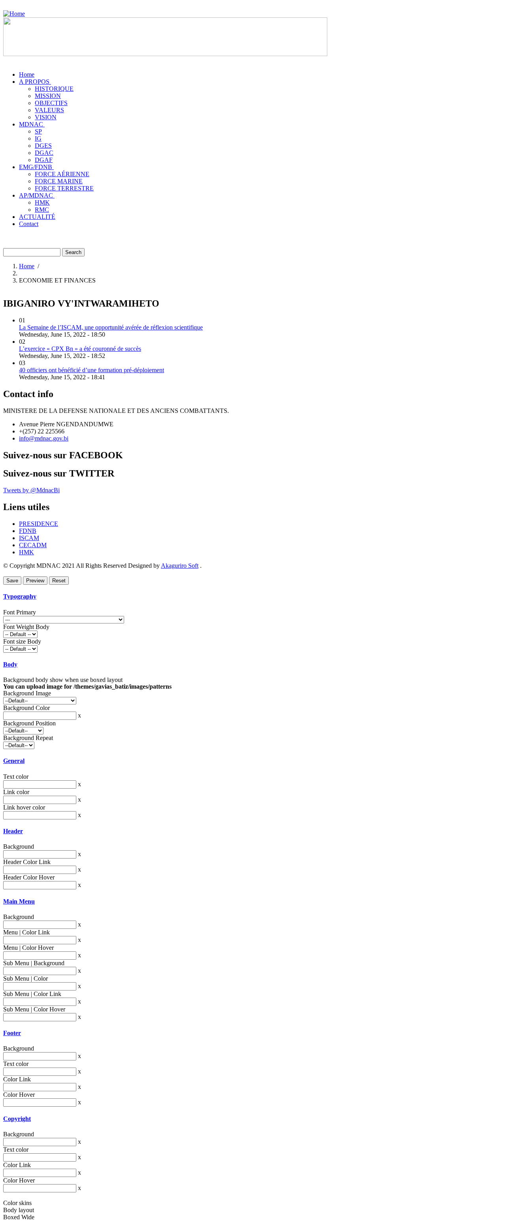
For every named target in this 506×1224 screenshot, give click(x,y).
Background (18, 846)
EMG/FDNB (36, 167)
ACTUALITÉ (37, 216)
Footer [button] (12, 1033)
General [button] (14, 760)
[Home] (14, 13)
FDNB (27, 530)
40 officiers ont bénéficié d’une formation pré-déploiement (91, 370)
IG (38, 138)
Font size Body (22, 641)
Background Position (29, 723)
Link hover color (24, 807)
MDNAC (32, 124)
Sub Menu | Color (25, 978)
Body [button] (10, 664)
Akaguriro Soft (179, 565)
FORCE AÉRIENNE (62, 174)
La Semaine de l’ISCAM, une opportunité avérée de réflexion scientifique (111, 327)
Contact (28, 223)
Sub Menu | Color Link (32, 993)
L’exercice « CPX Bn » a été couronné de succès (80, 348)
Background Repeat (28, 737)
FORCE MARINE (59, 181)
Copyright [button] (17, 1118)
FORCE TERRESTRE (64, 188)
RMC (42, 209)
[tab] (253, 596)
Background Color (26, 707)
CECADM (33, 545)
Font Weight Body (26, 626)
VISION (46, 117)
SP (38, 131)
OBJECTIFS (51, 103)
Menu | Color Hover (28, 947)
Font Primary (19, 612)
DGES (43, 145)
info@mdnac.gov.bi (43, 438)
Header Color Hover (29, 877)
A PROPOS (35, 81)
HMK (42, 202)
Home (26, 74)
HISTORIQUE (54, 88)
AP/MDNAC (37, 195)
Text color (15, 776)
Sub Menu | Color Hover (34, 1009)
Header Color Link (27, 862)
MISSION (48, 95)
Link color (16, 792)
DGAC (44, 152)
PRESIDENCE (38, 523)
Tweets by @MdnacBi (31, 490)
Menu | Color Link (26, 932)
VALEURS (49, 110)
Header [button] (13, 831)
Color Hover (19, 1094)
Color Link (17, 1079)
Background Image (27, 693)
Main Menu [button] (19, 901)
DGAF (44, 159)
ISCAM (29, 538)
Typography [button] (19, 596)
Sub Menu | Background (33, 963)
